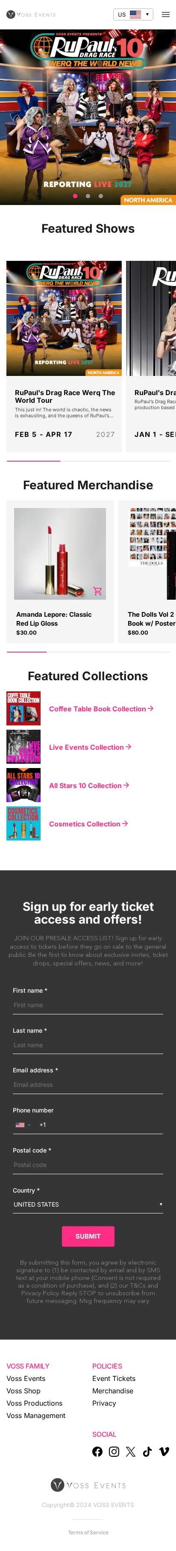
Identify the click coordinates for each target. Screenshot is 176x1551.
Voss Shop (23, 1390)
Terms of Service (88, 1532)
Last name (30, 1030)
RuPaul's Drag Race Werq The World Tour (65, 396)
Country (26, 1190)
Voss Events (25, 1378)
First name (30, 990)
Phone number (33, 1110)
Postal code (32, 1150)
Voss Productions (34, 1403)
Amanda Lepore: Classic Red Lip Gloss (54, 618)
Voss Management (35, 1415)
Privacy (104, 1403)
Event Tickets (113, 1378)
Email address (35, 1070)
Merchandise (112, 1390)
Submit (88, 1236)
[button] (25, 1125)
